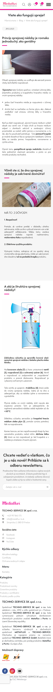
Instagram (10, 538)
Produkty (4, 582)
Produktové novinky (8, 586)
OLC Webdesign (19, 679)
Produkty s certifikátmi (9, 592)
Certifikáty (6, 557)
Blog (21, 20)
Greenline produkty (8, 589)
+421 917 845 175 (14, 515)
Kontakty (6, 571)
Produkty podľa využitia (10, 596)
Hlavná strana (10, 20)
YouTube (10, 541)
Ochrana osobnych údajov (13, 561)
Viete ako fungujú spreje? (37, 20)
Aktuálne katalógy (10, 554)
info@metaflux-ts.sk (15, 519)
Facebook (10, 534)
